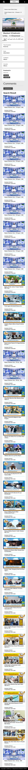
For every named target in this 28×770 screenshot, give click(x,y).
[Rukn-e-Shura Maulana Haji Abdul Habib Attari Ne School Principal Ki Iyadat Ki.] (14, 677)
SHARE (6, 77)
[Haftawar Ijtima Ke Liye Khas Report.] (14, 449)
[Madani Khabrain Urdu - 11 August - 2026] (14, 136)
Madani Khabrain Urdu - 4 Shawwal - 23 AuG (13, 13)
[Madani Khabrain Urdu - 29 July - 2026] (14, 355)
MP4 (5, 75)
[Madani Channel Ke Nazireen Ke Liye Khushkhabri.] (14, 486)
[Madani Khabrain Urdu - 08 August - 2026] (14, 172)
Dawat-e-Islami (7, 9)
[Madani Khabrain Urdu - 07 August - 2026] (14, 190)
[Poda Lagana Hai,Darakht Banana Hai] (14, 299)
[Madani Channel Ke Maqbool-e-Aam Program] (14, 410)
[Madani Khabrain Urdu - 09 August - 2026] (14, 154)
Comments (8, 88)
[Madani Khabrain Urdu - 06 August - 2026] (14, 208)
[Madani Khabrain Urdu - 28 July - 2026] (14, 373)
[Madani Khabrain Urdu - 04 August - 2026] (14, 244)
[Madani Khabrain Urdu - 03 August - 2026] (14, 262)
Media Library (14, 9)
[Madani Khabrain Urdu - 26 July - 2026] (14, 754)
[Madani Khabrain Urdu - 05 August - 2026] (14, 226)
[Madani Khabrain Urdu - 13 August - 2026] (14, 118)
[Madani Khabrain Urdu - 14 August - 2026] (14, 100)
